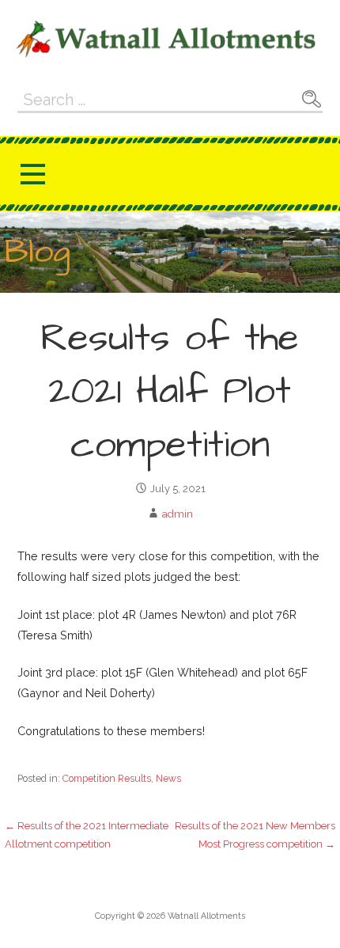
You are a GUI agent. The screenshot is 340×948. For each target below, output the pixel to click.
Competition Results (106, 778)
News (168, 778)
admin (177, 514)
